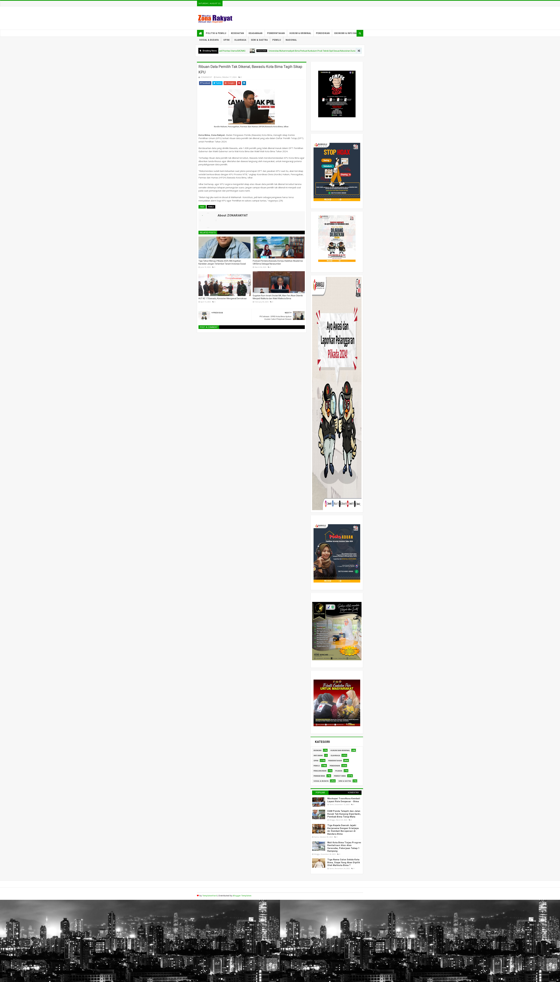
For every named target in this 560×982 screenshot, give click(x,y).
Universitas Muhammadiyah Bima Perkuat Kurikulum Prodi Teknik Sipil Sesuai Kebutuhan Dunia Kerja (251, 51)
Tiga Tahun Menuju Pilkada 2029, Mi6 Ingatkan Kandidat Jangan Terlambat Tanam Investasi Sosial (222, 262)
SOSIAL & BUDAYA (209, 40)
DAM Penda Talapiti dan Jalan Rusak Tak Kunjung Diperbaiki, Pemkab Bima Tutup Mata (344, 814)
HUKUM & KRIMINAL (300, 33)
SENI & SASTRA (259, 40)
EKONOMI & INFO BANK (346, 33)
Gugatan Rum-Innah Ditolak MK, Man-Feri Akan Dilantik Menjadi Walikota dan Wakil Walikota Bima (278, 297)
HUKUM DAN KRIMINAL (340, 750)
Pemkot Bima (340, 776)
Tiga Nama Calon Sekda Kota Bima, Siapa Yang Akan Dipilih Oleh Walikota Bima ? (343, 862)
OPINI (226, 40)
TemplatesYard (209, 896)
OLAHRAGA (240, 40)
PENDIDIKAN (323, 33)
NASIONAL (291, 40)
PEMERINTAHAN (276, 33)
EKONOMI (318, 750)
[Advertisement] (87, 920)
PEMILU (276, 40)
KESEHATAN (237, 33)
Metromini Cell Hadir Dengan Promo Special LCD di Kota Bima (346, 51)
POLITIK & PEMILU (216, 33)
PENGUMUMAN (320, 771)
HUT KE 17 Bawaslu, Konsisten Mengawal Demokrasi (222, 298)
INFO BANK (318, 755)
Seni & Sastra (344, 781)
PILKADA (338, 771)
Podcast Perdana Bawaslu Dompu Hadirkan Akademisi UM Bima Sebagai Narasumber (278, 262)
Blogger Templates (242, 896)
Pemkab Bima (319, 776)
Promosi (312, 51)
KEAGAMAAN (255, 33)
